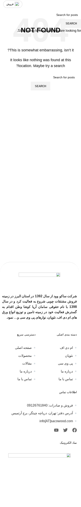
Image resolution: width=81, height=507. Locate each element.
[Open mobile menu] (76, 4)
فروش (10, 4)
